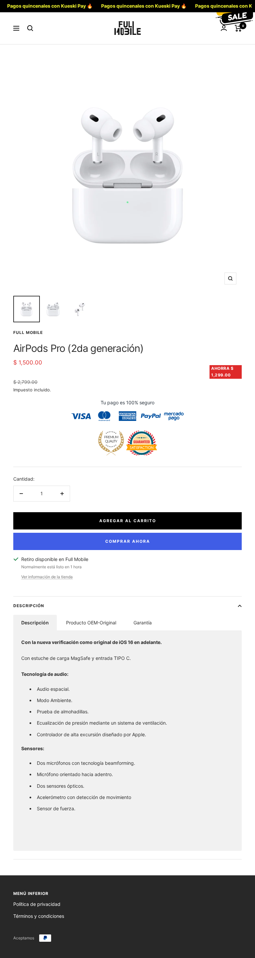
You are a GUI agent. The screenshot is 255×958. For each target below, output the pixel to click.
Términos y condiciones (38, 916)
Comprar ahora (127, 541)
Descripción (28, 605)
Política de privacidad (36, 904)
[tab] (35, 623)
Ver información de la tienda (47, 576)
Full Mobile (28, 332)
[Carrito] (238, 28)
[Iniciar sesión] (224, 28)
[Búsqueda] (30, 28)
